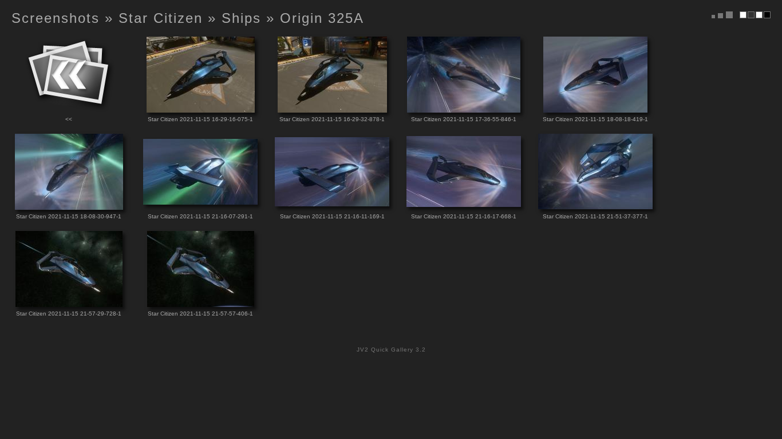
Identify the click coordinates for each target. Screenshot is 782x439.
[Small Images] (713, 16)
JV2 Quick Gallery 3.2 (391, 349)
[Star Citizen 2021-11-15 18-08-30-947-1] (69, 206)
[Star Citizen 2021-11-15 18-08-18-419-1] (595, 109)
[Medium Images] (720, 15)
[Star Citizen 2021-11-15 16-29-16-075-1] (201, 109)
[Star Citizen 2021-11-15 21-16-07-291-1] (200, 201)
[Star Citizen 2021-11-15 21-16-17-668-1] (463, 204)
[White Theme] (759, 14)
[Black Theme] (767, 14)
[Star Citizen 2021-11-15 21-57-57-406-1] (200, 304)
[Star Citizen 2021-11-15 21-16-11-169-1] (332, 203)
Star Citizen (161, 18)
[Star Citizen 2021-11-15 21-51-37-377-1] (595, 206)
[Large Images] (729, 14)
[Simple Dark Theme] (751, 14)
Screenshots (55, 18)
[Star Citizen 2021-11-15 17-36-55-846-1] (463, 109)
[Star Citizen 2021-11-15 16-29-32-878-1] (332, 109)
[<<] (68, 109)
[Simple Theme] (743, 14)
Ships (241, 18)
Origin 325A (322, 18)
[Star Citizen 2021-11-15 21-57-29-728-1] (69, 304)
